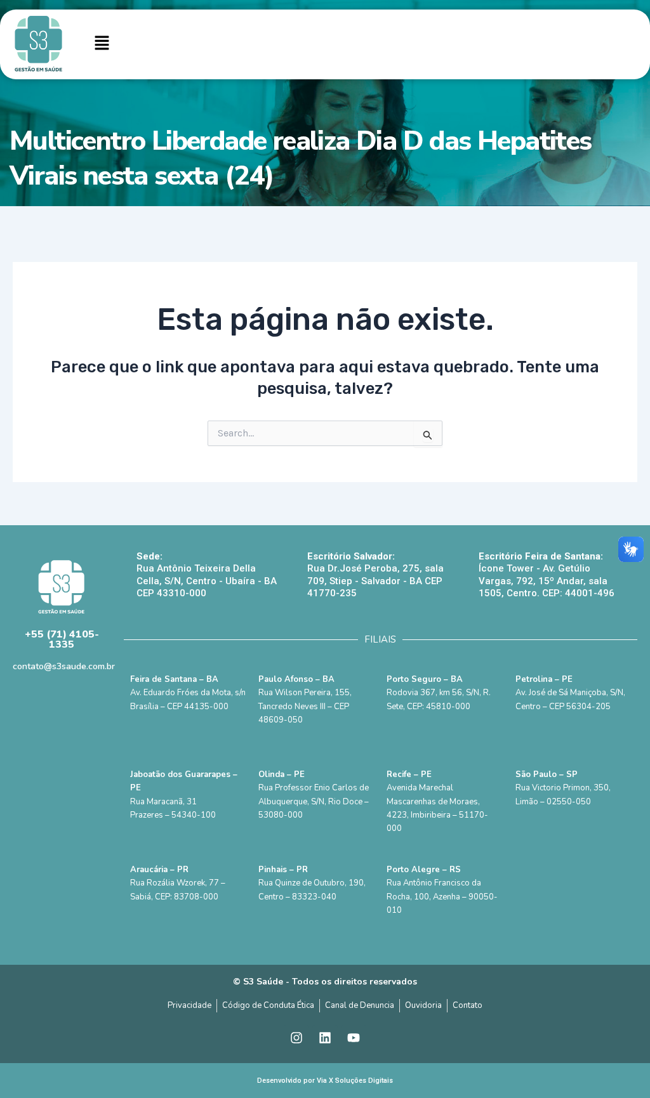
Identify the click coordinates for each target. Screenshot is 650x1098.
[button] (101, 44)
